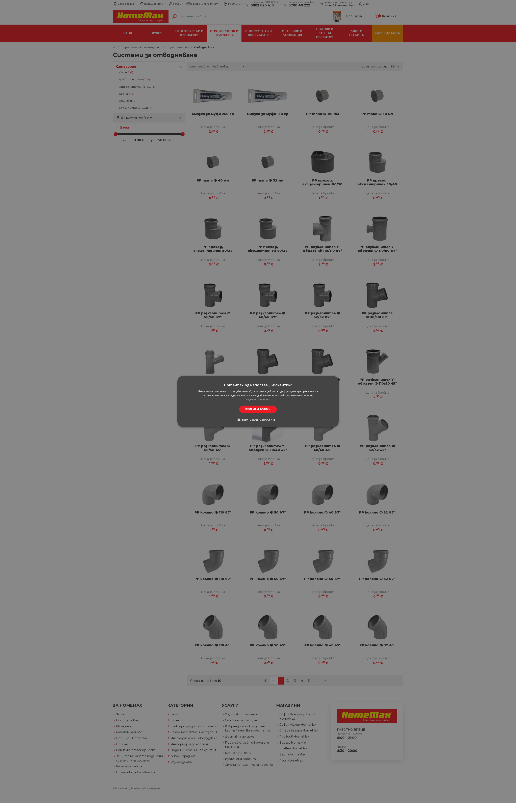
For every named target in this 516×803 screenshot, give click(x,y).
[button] (258, 419)
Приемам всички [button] (258, 409)
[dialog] (258, 401)
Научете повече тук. (258, 399)
